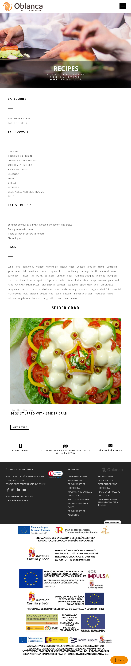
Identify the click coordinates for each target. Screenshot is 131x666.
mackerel (100, 293)
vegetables (24, 298)
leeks (78, 280)
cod (51, 293)
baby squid (13, 289)
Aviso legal (12, 476)
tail (32, 275)
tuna (10, 266)
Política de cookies (16, 480)
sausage (84, 271)
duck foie (105, 289)
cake (59, 298)
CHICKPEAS (107, 284)
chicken (83, 289)
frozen (62, 271)
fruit (25, 293)
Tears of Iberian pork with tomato (26, 233)
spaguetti (73, 284)
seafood (104, 271)
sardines (33, 271)
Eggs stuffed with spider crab (38, 413)
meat (56, 289)
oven (58, 293)
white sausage (69, 289)
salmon (12, 298)
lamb (17, 266)
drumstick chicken (83, 293)
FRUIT (11, 196)
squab (53, 271)
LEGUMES (13, 187)
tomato (44, 271)
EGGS (11, 178)
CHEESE (12, 182)
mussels (26, 289)
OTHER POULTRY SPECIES (22, 160)
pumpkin (112, 275)
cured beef (13, 275)
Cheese (81, 266)
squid (113, 271)
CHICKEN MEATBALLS (27, 284)
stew (85, 280)
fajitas (25, 275)
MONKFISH (52, 266)
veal (96, 284)
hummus (37, 298)
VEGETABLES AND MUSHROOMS (26, 191)
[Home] (23, 6)
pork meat (28, 266)
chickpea (47, 289)
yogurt (43, 293)
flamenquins (70, 298)
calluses (61, 284)
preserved (113, 280)
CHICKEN (13, 151)
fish (25, 271)
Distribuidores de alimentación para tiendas (108, 502)
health (63, 266)
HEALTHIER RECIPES (19, 118)
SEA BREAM (48, 284)
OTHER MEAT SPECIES (20, 164)
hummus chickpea (84, 275)
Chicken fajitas (65, 275)
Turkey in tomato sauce (21, 229)
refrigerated (51, 280)
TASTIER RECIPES (17, 122)
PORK (39, 275)
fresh (70, 280)
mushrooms (14, 293)
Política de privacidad (32, 476)
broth (94, 271)
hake (10, 284)
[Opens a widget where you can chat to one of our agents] (119, 660)
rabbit (110, 293)
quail (39, 280)
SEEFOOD (13, 173)
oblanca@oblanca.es (110, 449)
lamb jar (91, 266)
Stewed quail (15, 238)
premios (100, 275)
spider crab (86, 284)
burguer (94, 289)
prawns (102, 280)
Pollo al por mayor (78, 499)
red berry (73, 271)
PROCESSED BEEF (18, 169)
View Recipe (20, 427)
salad (62, 280)
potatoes (49, 275)
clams (101, 266)
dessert (67, 293)
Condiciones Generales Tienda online (26, 484)
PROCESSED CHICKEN (20, 155)
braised (34, 293)
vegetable (49, 298)
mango (40, 266)
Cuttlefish (112, 266)
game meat (14, 271)
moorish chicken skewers (21, 280)
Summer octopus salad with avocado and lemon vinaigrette (40, 224)
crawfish (116, 289)
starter (36, 289)
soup (93, 280)
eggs (71, 266)
